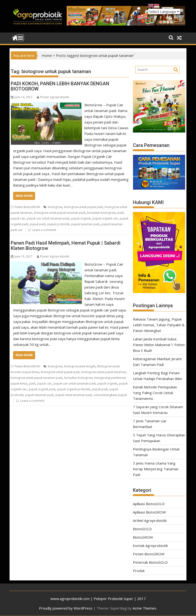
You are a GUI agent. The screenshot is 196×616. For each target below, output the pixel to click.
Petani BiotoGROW (27, 207)
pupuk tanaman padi (85, 224)
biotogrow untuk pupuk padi (83, 207)
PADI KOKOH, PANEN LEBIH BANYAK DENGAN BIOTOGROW (60, 86)
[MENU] (20, 37)
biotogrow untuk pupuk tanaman (104, 372)
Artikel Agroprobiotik (150, 520)
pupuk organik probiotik (73, 389)
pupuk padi (37, 224)
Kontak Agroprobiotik (150, 545)
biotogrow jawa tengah (79, 366)
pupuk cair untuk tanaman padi (48, 218)
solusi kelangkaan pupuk (110, 395)
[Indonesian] (156, 5)
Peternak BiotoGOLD (150, 562)
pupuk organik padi (42, 389)
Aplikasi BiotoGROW (149, 512)
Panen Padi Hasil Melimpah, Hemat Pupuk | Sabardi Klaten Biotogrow (65, 245)
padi (120, 213)
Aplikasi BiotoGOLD (149, 503)
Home (47, 55)
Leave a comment (44, 230)
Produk (139, 570)
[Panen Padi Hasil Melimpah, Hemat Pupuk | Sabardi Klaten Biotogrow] (46, 264)
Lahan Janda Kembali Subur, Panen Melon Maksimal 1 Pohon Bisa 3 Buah (159, 345)
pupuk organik (81, 218)
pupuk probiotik (58, 224)
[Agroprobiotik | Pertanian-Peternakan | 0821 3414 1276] (15, 37)
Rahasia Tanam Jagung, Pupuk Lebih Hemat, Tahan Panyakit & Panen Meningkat (159, 325)
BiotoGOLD (142, 528)
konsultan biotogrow (101, 213)
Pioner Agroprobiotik (54, 97)
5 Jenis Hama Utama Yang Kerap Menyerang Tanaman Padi (156, 469)
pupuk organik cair (105, 218)
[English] (151, 5)
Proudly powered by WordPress (66, 608)
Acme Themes (144, 608)
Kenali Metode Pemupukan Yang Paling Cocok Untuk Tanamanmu (155, 393)
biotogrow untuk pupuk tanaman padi (59, 213)
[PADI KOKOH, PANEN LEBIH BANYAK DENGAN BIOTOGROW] (46, 104)
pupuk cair (18, 218)
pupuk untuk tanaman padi (73, 395)
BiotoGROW (143, 537)
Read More (24, 196)
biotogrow (55, 207)
